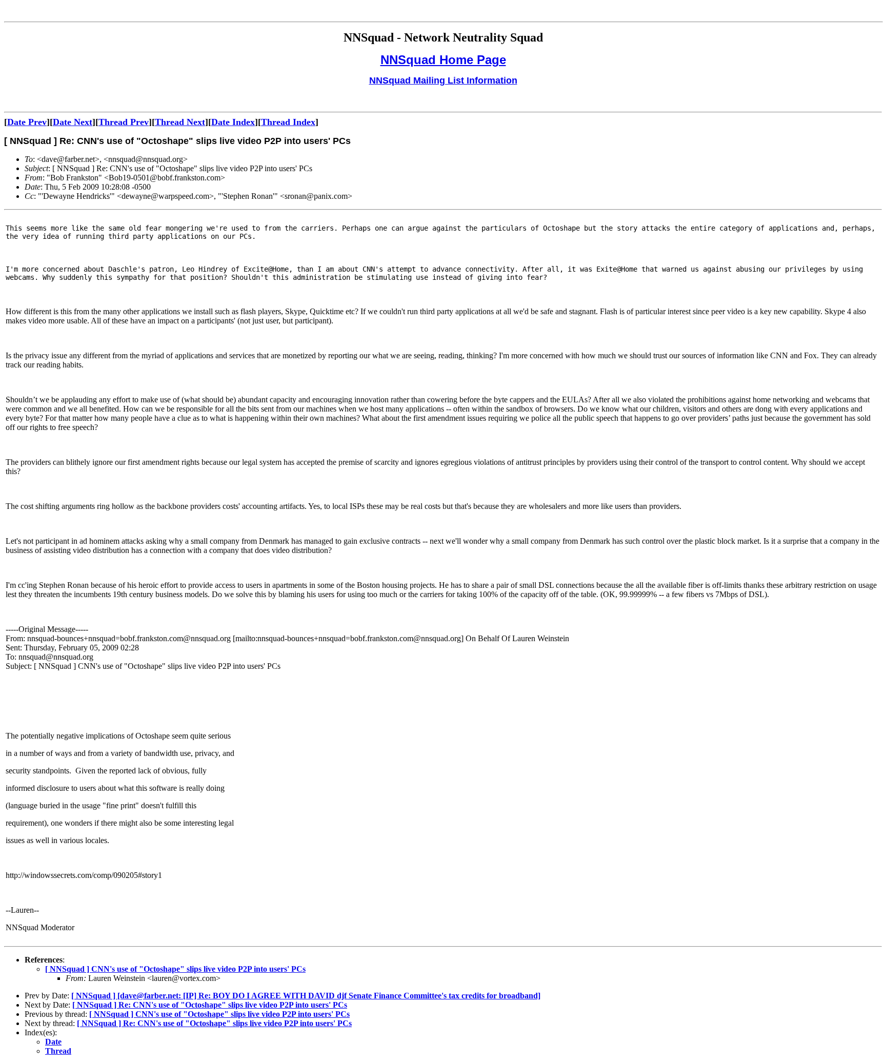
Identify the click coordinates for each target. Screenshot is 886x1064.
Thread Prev (123, 122)
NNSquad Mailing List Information (443, 80)
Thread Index (288, 122)
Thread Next (180, 122)
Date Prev (27, 122)
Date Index (233, 122)
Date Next (72, 122)
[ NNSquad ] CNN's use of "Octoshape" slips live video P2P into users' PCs (175, 969)
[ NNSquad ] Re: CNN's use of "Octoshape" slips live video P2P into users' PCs (209, 1004)
